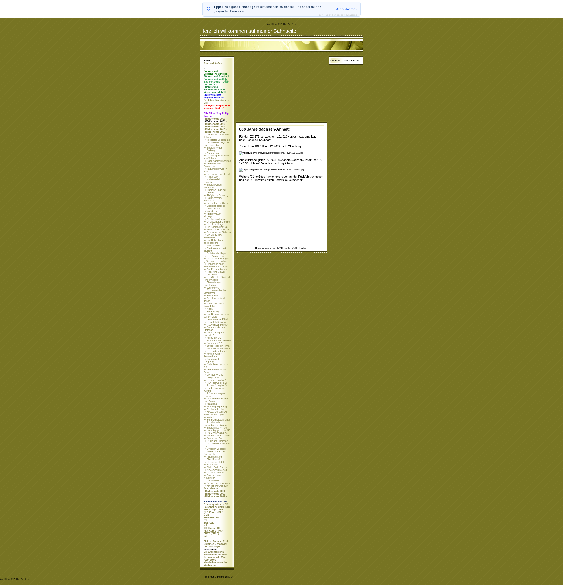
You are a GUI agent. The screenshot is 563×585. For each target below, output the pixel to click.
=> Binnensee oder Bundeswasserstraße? (216, 265)
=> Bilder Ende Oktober (216, 467)
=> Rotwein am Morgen (216, 324)
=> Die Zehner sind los (216, 433)
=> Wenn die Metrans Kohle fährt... (215, 304)
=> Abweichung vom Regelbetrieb (214, 283)
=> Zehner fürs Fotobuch (217, 435)
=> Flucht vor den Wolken (217, 340)
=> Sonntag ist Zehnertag (217, 419)
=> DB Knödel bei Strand (217, 174)
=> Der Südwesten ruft (216, 351)
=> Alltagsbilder (211, 377)
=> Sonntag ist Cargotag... (211, 360)
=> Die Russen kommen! (217, 269)
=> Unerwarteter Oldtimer (217, 221)
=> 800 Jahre (211, 295)
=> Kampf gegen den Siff (217, 430)
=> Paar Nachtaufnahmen (217, 161)
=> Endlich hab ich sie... (216, 427)
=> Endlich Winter (213, 147)
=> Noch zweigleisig (214, 219)
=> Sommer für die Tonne (217, 348)
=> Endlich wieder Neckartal (213, 186)
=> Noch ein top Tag (214, 409)
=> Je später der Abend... (217, 203)
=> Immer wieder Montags (212, 215)
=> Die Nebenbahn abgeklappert (213, 241)
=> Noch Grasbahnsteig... (212, 310)
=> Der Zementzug (214, 256)
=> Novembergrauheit (215, 470)
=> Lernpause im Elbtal (216, 319)
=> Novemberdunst (214, 472)
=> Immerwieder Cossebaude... (212, 164)
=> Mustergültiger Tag (215, 406)
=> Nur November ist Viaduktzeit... (215, 291)
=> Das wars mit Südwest (217, 232)
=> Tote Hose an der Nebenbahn (214, 452)
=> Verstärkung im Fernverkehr (213, 355)
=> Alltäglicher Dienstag (216, 195)
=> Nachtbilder (211, 480)
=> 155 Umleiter (212, 245)
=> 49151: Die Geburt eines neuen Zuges (215, 413)
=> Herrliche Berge (214, 224)
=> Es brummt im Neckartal (213, 199)
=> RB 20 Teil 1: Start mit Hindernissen (217, 278)
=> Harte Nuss (211, 464)
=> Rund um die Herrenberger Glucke (215, 423)
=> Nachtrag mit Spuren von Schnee (216, 157)
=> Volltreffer (210, 417)
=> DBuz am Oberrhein (216, 441)
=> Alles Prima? (212, 459)
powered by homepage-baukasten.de (339, 15)
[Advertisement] (281, 88)
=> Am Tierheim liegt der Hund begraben (216, 143)
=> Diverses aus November (212, 476)
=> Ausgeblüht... (212, 274)
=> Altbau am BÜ (212, 338)
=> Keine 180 (211, 176)
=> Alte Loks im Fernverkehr (212, 209)
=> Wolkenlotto (211, 287)
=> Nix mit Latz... (212, 153)
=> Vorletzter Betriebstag (217, 139)
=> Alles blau (210, 404)
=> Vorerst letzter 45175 (216, 229)
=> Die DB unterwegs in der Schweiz (216, 315)
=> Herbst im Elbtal (214, 462)
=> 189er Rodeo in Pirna (216, 345)
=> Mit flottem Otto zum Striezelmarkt (216, 487)
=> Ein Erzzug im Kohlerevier (213, 236)
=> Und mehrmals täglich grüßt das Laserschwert (217, 260)
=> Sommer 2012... (214, 343)
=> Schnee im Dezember (217, 483)
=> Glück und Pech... (215, 438)
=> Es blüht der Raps (215, 253)
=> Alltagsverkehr (213, 456)
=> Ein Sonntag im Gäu (216, 227)
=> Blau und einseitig (214, 205)
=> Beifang (209, 150)
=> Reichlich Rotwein (215, 322)
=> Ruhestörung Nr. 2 (215, 382)
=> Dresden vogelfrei (215, 448)
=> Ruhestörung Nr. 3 (215, 385)
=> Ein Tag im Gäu (213, 374)
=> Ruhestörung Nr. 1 (215, 380)
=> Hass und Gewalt (214, 271)
